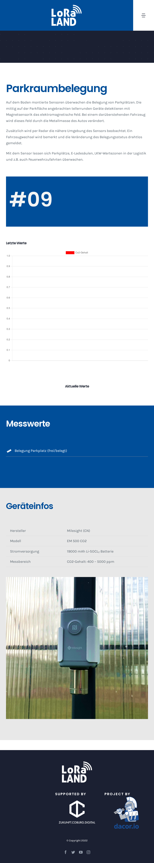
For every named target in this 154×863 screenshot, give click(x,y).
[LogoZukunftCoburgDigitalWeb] (77, 798)
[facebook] (65, 852)
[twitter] (73, 852)
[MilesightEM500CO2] (77, 579)
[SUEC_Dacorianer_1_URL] (126, 798)
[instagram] (88, 852)
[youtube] (81, 852)
